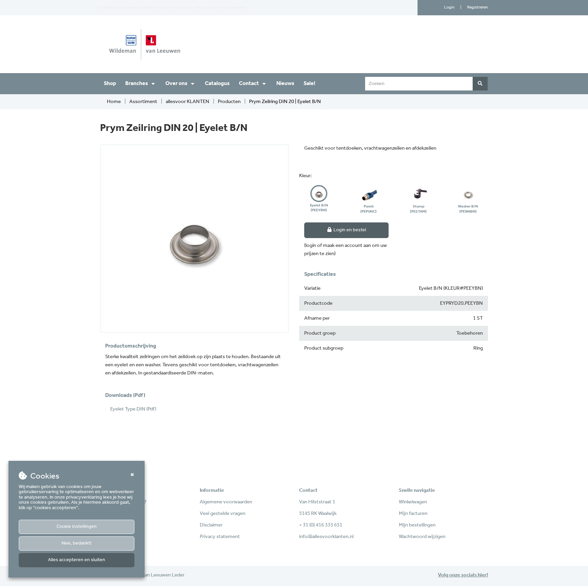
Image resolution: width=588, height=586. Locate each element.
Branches (136, 83)
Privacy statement (220, 536)
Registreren (477, 7)
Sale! (309, 83)
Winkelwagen (413, 502)
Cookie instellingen (76, 526)
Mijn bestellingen (417, 525)
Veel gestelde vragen (222, 513)
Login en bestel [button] (349, 230)
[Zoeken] (480, 83)
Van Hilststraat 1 (317, 502)
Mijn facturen (413, 513)
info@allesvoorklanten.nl (326, 536)
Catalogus (217, 83)
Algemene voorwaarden (226, 502)
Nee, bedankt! (77, 543)
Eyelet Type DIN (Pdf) (133, 409)
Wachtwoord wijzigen (422, 536)
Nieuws (285, 83)
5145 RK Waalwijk (318, 513)
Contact (249, 83)
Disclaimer (211, 525)
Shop (110, 83)
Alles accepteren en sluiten (76, 560)
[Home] (194, 44)
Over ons (176, 83)
